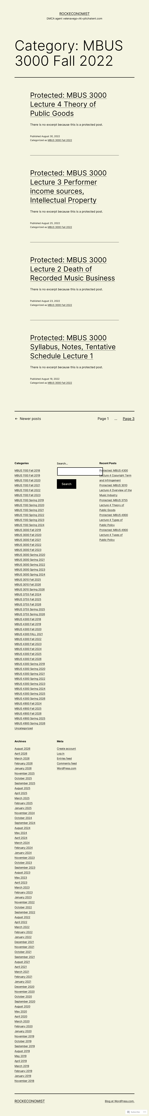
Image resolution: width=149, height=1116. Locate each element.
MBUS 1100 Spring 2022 (29, 515)
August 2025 (22, 788)
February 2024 (24, 847)
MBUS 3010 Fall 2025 (28, 579)
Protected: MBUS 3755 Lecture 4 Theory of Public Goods (113, 505)
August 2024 (22, 827)
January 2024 (23, 852)
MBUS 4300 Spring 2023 (30, 683)
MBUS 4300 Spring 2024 (30, 688)
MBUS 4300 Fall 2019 (28, 624)
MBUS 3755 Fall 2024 (28, 594)
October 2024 (23, 817)
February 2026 (24, 763)
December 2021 (24, 941)
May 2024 (21, 832)
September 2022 (25, 912)
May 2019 (20, 1056)
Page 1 (103, 419)
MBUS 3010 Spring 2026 (30, 589)
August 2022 (22, 917)
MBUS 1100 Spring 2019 (29, 500)
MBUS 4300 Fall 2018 (28, 619)
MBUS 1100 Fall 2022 (27, 490)
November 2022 (25, 902)
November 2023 (25, 857)
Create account (66, 748)
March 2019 (22, 1066)
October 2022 (23, 907)
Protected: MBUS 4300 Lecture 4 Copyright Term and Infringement (115, 475)
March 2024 (22, 842)
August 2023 (22, 872)
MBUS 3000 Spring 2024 (30, 574)
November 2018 (24, 1080)
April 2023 (21, 882)
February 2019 (23, 1070)
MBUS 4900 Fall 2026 (28, 713)
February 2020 (24, 1026)
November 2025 (25, 773)
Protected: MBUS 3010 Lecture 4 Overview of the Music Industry (115, 490)
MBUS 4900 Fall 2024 (28, 703)
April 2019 (21, 1060)
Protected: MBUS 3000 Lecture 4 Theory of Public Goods (68, 104)
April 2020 (21, 1016)
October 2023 (23, 862)
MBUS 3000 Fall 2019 (28, 529)
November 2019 (24, 1036)
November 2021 (24, 946)
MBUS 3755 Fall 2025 (28, 599)
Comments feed (67, 763)
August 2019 (22, 1051)
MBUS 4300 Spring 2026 (30, 698)
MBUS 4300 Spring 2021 (30, 673)
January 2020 (23, 1031)
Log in (60, 753)
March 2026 (22, 758)
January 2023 (23, 897)
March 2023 (22, 887)
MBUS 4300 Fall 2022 (28, 639)
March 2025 (22, 798)
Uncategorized (24, 728)
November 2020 (25, 991)
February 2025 (24, 803)
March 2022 (22, 927)
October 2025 (23, 778)
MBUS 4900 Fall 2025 (28, 708)
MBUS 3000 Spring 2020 (30, 554)
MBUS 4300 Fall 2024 (28, 648)
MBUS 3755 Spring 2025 (30, 609)
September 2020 (25, 1001)
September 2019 (25, 1046)
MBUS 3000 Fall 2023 (28, 549)
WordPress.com (66, 768)
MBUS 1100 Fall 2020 (27, 480)
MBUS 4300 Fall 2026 (28, 658)
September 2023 (25, 867)
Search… (62, 463)
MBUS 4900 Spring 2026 (30, 723)
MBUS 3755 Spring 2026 (30, 614)
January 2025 (23, 808)
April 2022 (21, 922)
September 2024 (25, 822)
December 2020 (24, 986)
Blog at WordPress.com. (119, 1101)
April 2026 (21, 753)
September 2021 (25, 956)
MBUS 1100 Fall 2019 (27, 475)
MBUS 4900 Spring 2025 (30, 718)
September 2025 (25, 783)
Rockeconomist (74, 14)
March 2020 (22, 1021)
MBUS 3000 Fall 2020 (28, 534)
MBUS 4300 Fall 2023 (28, 643)
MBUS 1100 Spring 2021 (29, 510)
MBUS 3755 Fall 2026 (28, 604)
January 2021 (23, 981)
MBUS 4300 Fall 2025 (28, 653)
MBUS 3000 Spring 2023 (30, 569)
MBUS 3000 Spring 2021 (30, 559)
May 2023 (21, 877)
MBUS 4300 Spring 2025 (30, 693)
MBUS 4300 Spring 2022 (30, 678)
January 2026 (23, 768)
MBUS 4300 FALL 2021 (29, 634)
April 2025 (21, 793)
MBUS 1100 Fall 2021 (27, 485)
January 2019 (23, 1075)
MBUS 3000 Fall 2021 (28, 539)
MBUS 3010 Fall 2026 (28, 584)
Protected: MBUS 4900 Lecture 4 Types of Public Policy (113, 519)
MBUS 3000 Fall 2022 (60, 140)
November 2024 (25, 813)
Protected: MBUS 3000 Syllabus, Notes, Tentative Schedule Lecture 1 (73, 346)
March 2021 (22, 971)
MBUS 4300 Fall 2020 (28, 629)
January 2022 (23, 937)
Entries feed (64, 758)
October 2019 (23, 1041)
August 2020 (22, 1006)
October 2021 (23, 951)
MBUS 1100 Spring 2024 (29, 525)
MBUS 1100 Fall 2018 (27, 470)
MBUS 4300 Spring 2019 (30, 663)
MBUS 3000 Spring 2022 (30, 564)
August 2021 (22, 961)
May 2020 (21, 1011)
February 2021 (23, 976)
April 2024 (21, 837)
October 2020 (23, 996)
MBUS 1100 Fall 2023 (27, 495)
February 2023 (24, 892)
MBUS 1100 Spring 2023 (29, 519)
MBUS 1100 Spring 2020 (29, 505)
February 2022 (24, 932)
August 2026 (22, 748)
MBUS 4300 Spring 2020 (30, 668)
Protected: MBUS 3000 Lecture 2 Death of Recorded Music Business (72, 268)
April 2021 (21, 966)
